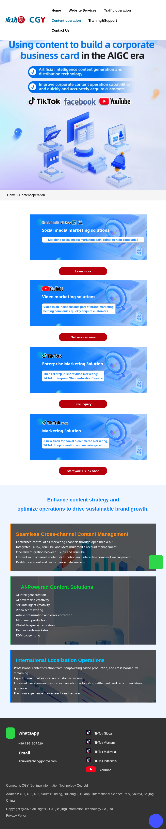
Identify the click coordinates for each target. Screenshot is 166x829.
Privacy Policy (16, 815)
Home (11, 195)
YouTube (105, 770)
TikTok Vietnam (105, 742)
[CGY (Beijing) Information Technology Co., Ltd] (25, 19)
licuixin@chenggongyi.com (38, 761)
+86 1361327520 (30, 743)
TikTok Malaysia (105, 751)
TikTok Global (103, 733)
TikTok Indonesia (106, 761)
